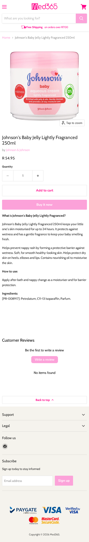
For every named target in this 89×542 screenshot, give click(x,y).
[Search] (81, 18)
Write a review (44, 359)
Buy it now (44, 204)
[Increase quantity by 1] (38, 175)
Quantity (7, 166)
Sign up (64, 480)
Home (6, 37)
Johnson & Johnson (18, 150)
